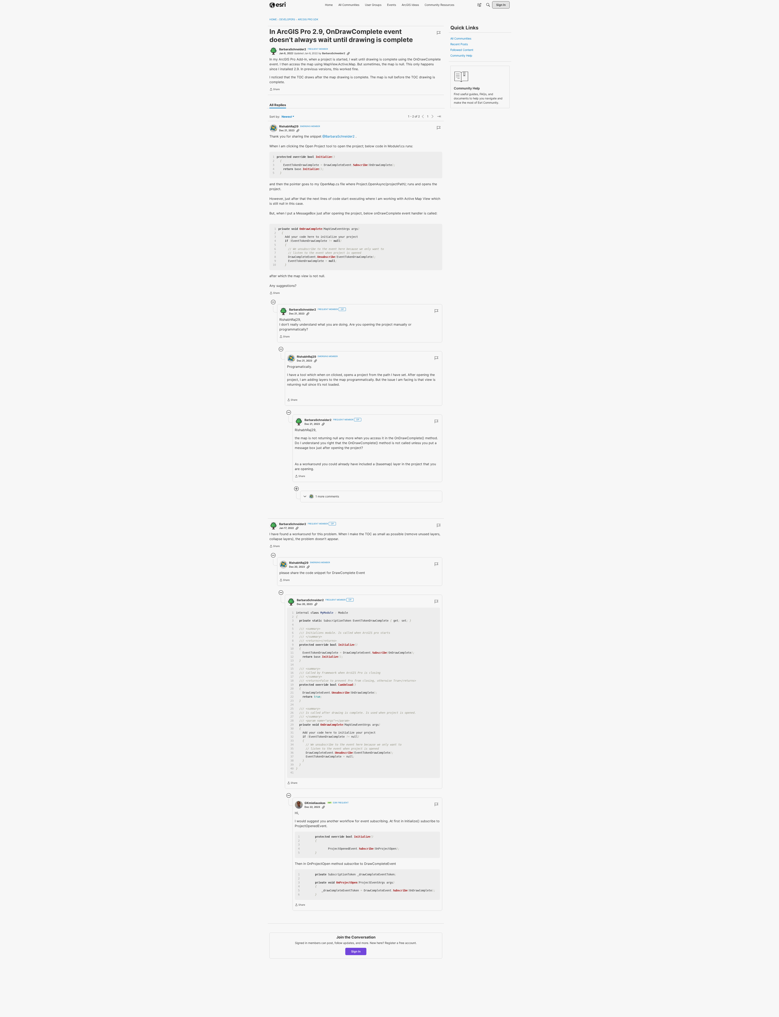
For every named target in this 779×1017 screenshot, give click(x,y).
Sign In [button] (356, 951)
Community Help (461, 55)
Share (274, 90)
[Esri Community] (277, 5)
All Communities (460, 38)
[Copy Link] (348, 53)
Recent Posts (459, 44)
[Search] (488, 5)
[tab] (277, 104)
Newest (287, 117)
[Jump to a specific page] (439, 116)
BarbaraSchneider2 (292, 49)
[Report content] (438, 33)
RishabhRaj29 (288, 126)
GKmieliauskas (314, 803)
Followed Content (461, 50)
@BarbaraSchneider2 (338, 136)
